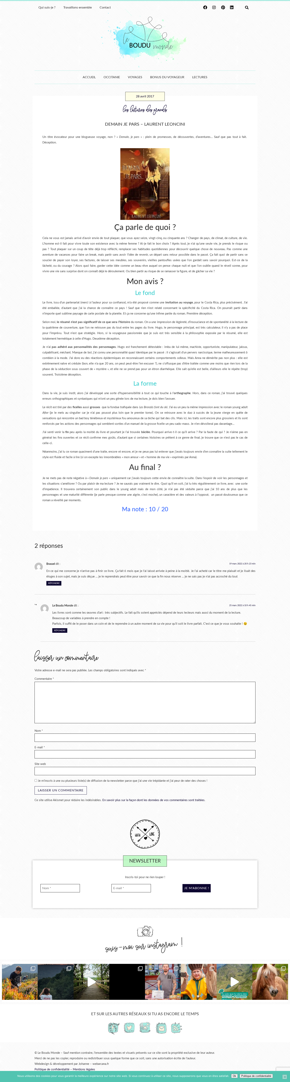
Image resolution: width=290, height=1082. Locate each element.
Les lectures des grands (145, 110)
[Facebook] (205, 7)
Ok (234, 1075)
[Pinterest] (223, 7)
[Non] (284, 1076)
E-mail (40, 747)
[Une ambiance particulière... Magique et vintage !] (55, 982)
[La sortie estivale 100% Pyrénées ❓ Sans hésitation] (20, 982)
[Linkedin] (232, 7)
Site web (40, 764)
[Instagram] (214, 7)
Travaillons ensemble (77, 7)
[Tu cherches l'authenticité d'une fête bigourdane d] (198, 982)
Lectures (199, 77)
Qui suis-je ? (46, 7)
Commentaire (44, 678)
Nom (39, 730)
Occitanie (112, 77)
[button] (246, 7)
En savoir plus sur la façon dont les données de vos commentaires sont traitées (153, 800)
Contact (105, 7)
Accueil (89, 77)
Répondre (54, 583)
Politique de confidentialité (52, 1069)
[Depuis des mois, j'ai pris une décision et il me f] (127, 982)
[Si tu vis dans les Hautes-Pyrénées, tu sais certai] (234, 982)
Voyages (135, 77)
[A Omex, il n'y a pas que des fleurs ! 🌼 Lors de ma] (270, 982)
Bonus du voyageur (167, 77)
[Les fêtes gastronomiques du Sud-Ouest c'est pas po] (163, 982)
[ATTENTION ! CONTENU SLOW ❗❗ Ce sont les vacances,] (91, 982)
